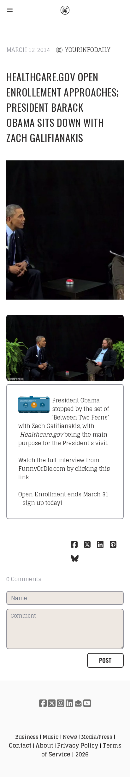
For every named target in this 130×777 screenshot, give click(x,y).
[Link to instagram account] (60, 703)
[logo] (65, 10)
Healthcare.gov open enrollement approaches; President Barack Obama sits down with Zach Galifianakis (62, 107)
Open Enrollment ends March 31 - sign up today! (63, 498)
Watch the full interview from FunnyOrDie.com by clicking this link (64, 468)
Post (105, 660)
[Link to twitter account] (52, 703)
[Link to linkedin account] (69, 703)
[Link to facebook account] (43, 703)
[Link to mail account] (78, 703)
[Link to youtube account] (87, 703)
